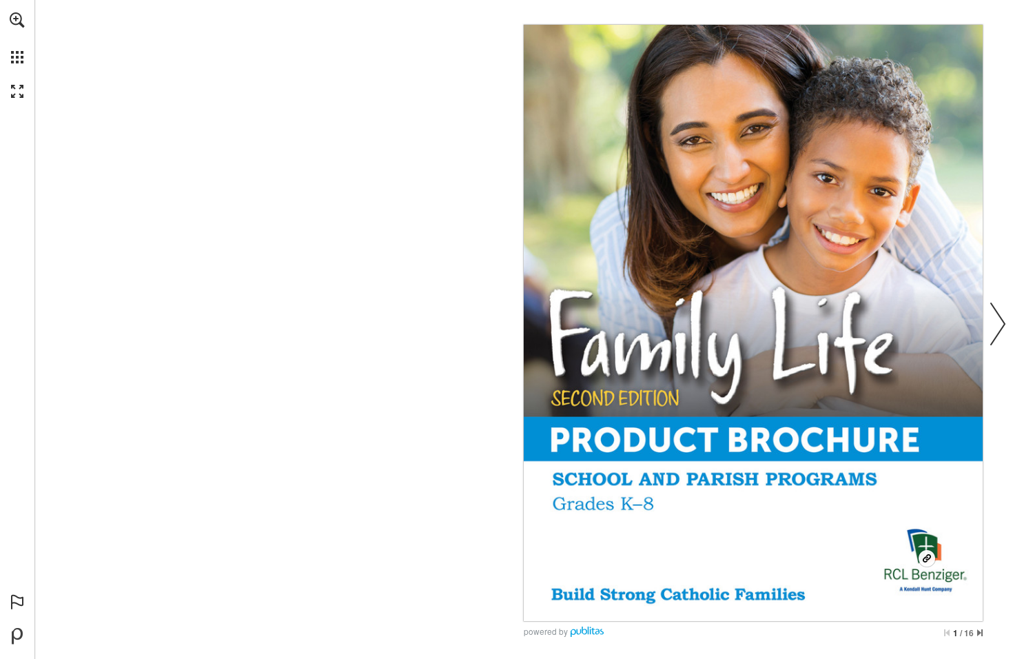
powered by (546, 631)
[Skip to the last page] (980, 632)
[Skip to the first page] (947, 632)
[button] (17, 20)
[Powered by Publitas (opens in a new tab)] (17, 636)
